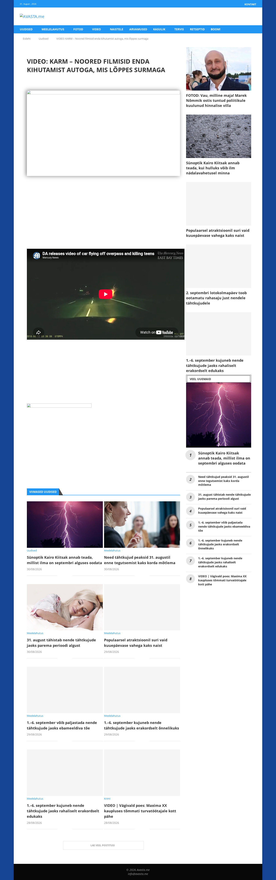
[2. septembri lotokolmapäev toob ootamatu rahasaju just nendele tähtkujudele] (218, 266)
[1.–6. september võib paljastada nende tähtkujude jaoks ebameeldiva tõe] (65, 690)
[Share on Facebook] (63, 576)
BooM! (215, 29)
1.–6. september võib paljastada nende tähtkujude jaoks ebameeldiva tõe (224, 526)
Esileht (27, 38)
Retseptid (197, 29)
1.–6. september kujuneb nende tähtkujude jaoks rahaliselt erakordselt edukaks (63, 811)
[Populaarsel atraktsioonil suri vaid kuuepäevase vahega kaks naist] (142, 607)
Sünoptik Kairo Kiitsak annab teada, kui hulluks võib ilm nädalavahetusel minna (212, 167)
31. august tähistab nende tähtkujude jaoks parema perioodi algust (224, 497)
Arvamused (138, 29)
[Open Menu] (252, 16)
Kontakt (250, 4)
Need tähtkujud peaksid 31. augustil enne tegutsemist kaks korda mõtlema (223, 481)
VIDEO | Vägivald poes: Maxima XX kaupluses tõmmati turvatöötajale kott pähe (140, 811)
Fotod (78, 29)
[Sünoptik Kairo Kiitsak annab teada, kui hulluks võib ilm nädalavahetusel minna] (218, 136)
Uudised (26, 29)
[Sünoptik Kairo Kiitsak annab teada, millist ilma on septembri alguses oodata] (65, 524)
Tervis (179, 29)
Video (96, 29)
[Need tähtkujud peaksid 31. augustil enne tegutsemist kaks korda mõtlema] (142, 524)
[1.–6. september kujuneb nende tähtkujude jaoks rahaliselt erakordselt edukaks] (65, 772)
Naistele (116, 29)
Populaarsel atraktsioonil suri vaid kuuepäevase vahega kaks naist (217, 233)
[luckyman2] (59, 406)
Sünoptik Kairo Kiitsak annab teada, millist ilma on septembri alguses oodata (224, 458)
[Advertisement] (103, 220)
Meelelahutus (53, 29)
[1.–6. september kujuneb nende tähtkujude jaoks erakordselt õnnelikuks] (142, 690)
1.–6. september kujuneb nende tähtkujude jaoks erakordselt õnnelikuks (220, 544)
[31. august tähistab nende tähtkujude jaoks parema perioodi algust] (65, 607)
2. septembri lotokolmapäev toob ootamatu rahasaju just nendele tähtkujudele (216, 297)
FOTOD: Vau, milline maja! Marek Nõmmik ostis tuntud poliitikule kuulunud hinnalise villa (216, 100)
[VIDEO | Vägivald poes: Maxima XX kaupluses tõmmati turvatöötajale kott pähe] (142, 772)
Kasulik (159, 29)
